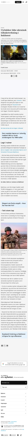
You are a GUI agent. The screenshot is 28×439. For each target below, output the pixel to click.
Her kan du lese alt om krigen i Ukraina (12, 128)
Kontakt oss (5, 383)
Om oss (3, 413)
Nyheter (3, 393)
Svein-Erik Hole (11, 422)
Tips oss (4, 387)
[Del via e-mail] (16, 76)
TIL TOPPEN (4, 375)
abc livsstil (13, 435)
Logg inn (18, 2)
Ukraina (19, 100)
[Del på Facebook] (11, 76)
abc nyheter (5, 435)
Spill (2, 410)
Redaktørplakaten (17, 425)
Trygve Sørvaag (14, 421)
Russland (15, 105)
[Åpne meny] (23, 2)
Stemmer (3, 396)
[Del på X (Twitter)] (14, 76)
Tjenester (3, 406)
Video (2, 416)
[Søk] (26, 2)
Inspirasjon (4, 403)
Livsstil (3, 400)
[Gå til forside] (7, 2)
